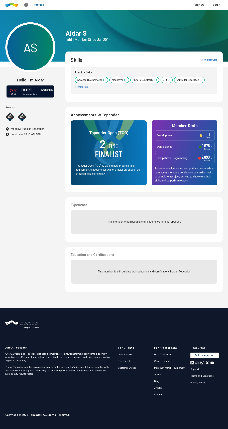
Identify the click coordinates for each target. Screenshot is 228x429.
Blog (156, 381)
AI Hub (157, 374)
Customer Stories (127, 367)
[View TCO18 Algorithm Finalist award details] (10, 117)
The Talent (124, 361)
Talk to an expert (204, 355)
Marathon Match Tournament (169, 367)
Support (194, 369)
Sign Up (199, 4)
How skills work (209, 60)
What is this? (47, 90)
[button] (26, 5)
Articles (158, 388)
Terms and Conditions (202, 375)
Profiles (39, 4)
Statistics (159, 394)
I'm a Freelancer (162, 354)
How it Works (125, 354)
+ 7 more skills (81, 87)
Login (216, 4)
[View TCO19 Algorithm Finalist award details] (22, 117)
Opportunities (161, 361)
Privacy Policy (197, 382)
